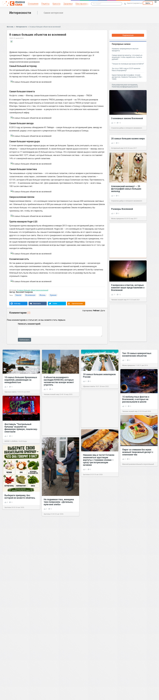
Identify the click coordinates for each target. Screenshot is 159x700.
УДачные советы (10, 392)
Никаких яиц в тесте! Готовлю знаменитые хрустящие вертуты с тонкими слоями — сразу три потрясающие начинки (98, 460)
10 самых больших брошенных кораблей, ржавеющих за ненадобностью (20, 379)
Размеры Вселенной (122, 209)
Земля (18, 295)
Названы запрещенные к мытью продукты (125, 49)
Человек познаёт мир (118, 300)
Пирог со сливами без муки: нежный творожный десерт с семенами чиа (137, 452)
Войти (148, 3)
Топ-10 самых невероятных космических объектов (136, 354)
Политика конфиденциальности (125, 86)
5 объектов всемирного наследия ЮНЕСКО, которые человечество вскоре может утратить (59, 381)
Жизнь (42, 295)
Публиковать (24, 340)
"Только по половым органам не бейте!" (128, 64)
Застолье (86, 474)
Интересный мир (117, 148)
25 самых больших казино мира (128, 138)
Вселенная (30, 295)
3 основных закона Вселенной (127, 118)
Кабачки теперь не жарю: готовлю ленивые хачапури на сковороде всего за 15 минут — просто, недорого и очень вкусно (99, 590)
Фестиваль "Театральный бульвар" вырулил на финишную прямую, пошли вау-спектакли (21, 428)
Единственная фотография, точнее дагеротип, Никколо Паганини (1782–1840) (127, 77)
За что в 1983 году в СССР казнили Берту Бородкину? (126, 69)
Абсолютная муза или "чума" (137, 536)
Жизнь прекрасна (117, 218)
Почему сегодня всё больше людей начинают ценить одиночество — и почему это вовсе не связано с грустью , (137, 643)
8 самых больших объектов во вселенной (45, 27)
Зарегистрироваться (134, 3)
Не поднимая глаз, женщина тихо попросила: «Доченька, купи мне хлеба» (59, 502)
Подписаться (127, 35)
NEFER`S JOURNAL (11, 441)
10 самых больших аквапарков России (99, 375)
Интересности (20, 12)
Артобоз (125, 546)
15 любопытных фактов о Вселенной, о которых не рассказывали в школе (135, 399)
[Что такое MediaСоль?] (156, 2)
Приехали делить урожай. (57, 686)
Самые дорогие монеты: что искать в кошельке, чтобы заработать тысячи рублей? (127, 57)
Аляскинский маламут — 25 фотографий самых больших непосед (126, 188)
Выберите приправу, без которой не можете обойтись (19, 496)
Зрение (53, 295)
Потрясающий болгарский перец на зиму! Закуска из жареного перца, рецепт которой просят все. (97, 542)
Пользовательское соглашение (124, 84)
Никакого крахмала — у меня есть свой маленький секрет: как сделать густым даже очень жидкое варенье (59, 546)
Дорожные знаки (53, 623)
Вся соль (10, 27)
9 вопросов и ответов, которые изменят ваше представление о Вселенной (127, 287)
